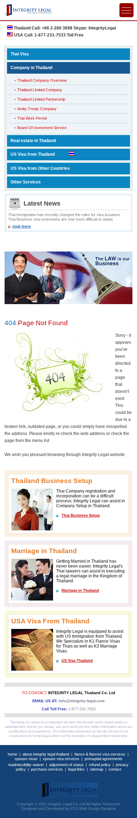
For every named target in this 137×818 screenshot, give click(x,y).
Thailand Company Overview (42, 80)
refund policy (100, 765)
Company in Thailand (31, 67)
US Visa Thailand (77, 660)
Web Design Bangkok (97, 808)
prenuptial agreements (104, 759)
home (12, 754)
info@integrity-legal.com (82, 701)
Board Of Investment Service (42, 128)
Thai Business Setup (80, 515)
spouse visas (26, 759)
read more (21, 226)
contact (115, 769)
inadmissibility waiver (26, 765)
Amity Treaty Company (37, 109)
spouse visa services (61, 759)
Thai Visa (20, 54)
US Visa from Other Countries (40, 168)
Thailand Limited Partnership (41, 99)
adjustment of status (66, 765)
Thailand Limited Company (39, 90)
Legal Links (76, 769)
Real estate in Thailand (33, 140)
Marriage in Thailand (80, 590)
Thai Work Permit (32, 118)
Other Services (26, 182)
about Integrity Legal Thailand (45, 754)
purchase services (47, 769)
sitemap (96, 769)
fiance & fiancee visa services (99, 754)
